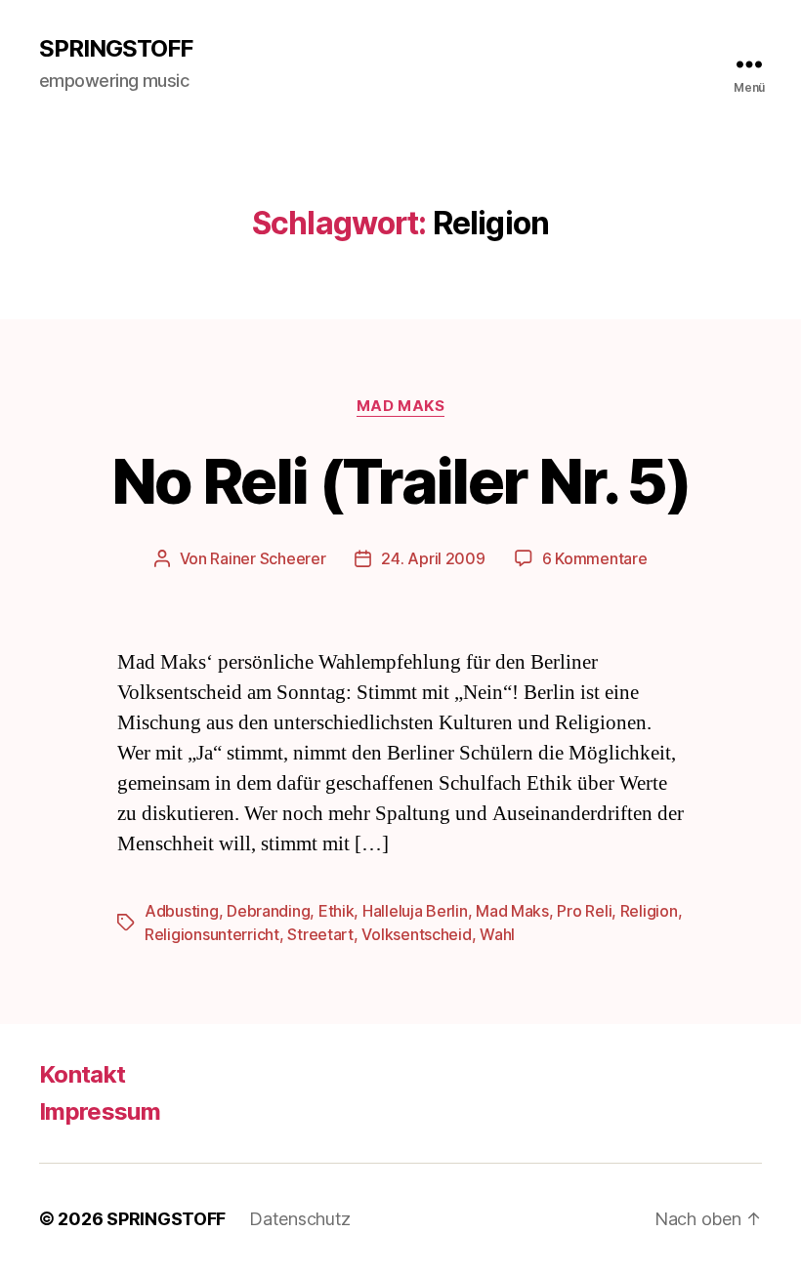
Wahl (497, 934)
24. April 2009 (433, 558)
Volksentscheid (416, 934)
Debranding (268, 911)
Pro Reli (584, 911)
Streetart (320, 934)
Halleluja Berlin (415, 911)
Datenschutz (300, 1219)
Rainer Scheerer (267, 558)
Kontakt (82, 1074)
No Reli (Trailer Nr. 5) (400, 480)
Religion (649, 911)
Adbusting (182, 911)
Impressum (99, 1111)
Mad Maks (400, 406)
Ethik (336, 911)
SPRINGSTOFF (115, 49)
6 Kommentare (595, 558)
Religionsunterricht (212, 934)
